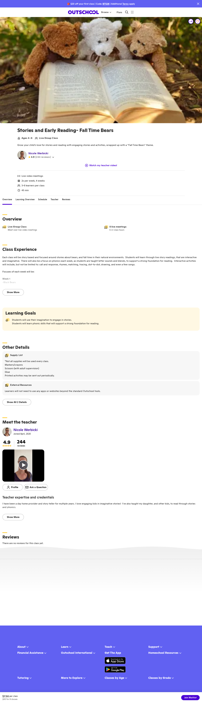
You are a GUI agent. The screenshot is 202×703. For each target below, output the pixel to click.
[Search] (126, 12)
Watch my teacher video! (103, 165)
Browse (105, 12)
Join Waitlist (190, 697)
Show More (13, 292)
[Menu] (132, 12)
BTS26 (106, 3)
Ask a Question (38, 487)
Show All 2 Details (17, 402)
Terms (125, 3)
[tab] (7, 199)
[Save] (197, 21)
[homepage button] (83, 12)
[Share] (190, 21)
